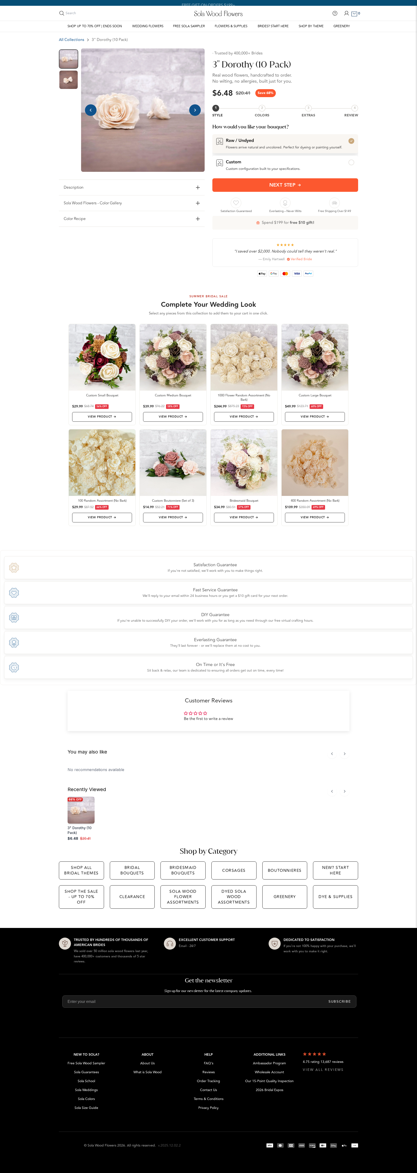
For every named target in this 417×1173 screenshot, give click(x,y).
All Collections (71, 40)
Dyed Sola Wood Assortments (234, 897)
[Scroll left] (332, 754)
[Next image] (195, 110)
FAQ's (208, 1063)
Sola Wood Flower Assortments (183, 897)
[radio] (285, 143)
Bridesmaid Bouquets (183, 870)
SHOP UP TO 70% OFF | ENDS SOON (95, 26)
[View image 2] (68, 79)
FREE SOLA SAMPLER (189, 26)
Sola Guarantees (86, 1072)
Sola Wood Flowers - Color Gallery (93, 203)
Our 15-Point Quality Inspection (269, 1081)
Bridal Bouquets (132, 870)
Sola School (86, 1081)
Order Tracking (208, 1081)
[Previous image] (91, 110)
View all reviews (323, 1069)
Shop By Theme (311, 26)
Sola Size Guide (86, 1107)
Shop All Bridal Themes (81, 870)
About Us (147, 1063)
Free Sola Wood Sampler (86, 1063)
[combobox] (87, 13)
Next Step (282, 185)
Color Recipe (75, 219)
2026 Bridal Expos (269, 1090)
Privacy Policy (208, 1107)
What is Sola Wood (147, 1072)
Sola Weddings (86, 1090)
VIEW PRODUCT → (102, 416)
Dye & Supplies (336, 897)
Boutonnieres (285, 870)
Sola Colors (86, 1098)
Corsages (234, 870)
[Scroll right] (344, 754)
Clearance (132, 897)
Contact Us (208, 1090)
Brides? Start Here (273, 26)
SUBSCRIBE (339, 1001)
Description (73, 187)
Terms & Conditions (208, 1098)
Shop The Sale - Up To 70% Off (81, 897)
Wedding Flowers (147, 26)
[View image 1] (68, 59)
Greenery (342, 26)
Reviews (208, 1072)
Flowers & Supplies (231, 26)
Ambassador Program (269, 1063)
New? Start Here (335, 870)
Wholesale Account (269, 1072)
